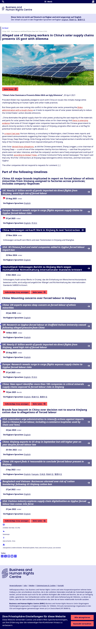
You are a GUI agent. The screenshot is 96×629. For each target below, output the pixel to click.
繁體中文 (81, 19)
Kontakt (61, 585)
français (35, 474)
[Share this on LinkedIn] (8, 556)
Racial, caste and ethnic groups (43, 547)
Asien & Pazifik (7, 541)
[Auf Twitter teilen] (5, 556)
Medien (32, 585)
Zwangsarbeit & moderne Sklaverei (12, 547)
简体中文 (73, 19)
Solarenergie (6, 534)
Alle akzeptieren (82, 617)
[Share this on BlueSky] (12, 556)
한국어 (34, 223)
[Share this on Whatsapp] (2, 556)
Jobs (25, 585)
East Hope (11, 527)
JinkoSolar (5, 527)
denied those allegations (23, 146)
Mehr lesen (8, 89)
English (65, 19)
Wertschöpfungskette (28, 547)
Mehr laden (37, 292)
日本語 (42, 474)
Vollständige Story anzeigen (17, 292)
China (13, 541)
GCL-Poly (17, 527)
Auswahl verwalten (82, 623)
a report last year (11, 133)
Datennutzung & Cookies (46, 585)
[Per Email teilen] (15, 556)
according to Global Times (25, 155)
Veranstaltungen (15, 585)
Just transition (57, 547)
